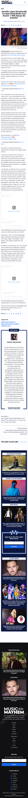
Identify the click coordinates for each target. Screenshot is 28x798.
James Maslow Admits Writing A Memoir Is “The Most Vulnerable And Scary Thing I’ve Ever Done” (14, 577)
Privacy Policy (13, 792)
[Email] (21, 25)
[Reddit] (16, 25)
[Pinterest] (18, 25)
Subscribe (14, 545)
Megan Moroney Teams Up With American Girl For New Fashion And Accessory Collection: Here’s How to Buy (14, 626)
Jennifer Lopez (6, 324)
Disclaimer (14, 794)
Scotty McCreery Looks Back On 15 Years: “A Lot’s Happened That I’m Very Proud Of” (14, 472)
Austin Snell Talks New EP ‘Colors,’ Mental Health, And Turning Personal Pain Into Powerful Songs (14, 497)
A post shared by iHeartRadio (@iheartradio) (14, 224)
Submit (14, 764)
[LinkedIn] (14, 25)
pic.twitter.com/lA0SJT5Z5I (8, 137)
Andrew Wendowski (14, 341)
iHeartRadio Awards (8, 321)
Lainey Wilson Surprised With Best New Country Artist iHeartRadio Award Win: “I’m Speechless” (15, 430)
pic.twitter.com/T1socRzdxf (8, 85)
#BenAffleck (10, 81)
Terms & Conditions (21, 792)
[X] (9, 25)
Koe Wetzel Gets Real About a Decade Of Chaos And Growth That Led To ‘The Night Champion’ (14, 672)
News (2, 8)
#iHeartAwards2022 (19, 83)
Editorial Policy (6, 792)
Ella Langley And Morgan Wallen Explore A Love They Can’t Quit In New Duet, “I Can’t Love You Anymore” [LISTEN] (14, 524)
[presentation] (14, 462)
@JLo (7, 83)
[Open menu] (25, 2)
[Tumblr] (11, 25)
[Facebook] (7, 25)
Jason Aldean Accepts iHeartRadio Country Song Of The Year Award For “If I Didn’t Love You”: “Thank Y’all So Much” (13, 418)
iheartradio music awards (10, 322)
